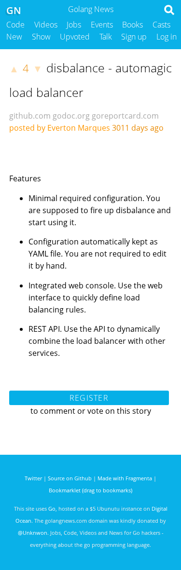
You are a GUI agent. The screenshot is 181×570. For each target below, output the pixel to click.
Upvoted (75, 36)
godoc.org (71, 115)
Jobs (74, 24)
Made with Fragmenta (124, 478)
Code (15, 24)
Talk (105, 36)
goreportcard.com (125, 115)
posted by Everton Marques (59, 127)
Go (52, 508)
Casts (161, 24)
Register (89, 398)
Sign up (134, 36)
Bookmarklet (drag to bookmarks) (90, 490)
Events (102, 24)
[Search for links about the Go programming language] (171, 12)
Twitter (33, 478)
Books (132, 24)
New (14, 36)
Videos (45, 24)
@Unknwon (32, 532)
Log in (166, 36)
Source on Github (70, 478)
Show (41, 36)
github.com (30, 115)
